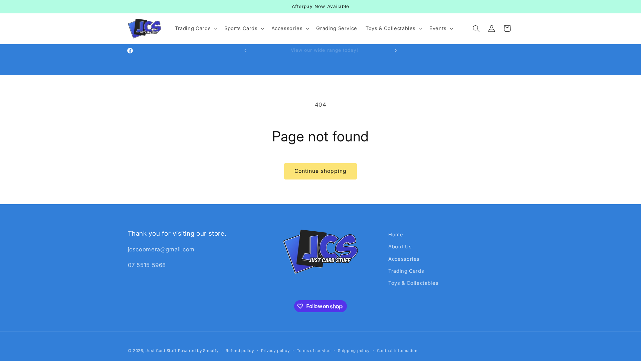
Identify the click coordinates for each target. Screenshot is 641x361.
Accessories (404, 259)
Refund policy (240, 350)
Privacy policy (275, 350)
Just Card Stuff (161, 350)
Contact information (397, 350)
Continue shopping (320, 171)
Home (395, 235)
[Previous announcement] (245, 50)
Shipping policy (354, 350)
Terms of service (314, 350)
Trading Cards (406, 271)
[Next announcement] (395, 50)
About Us (400, 247)
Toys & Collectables (413, 283)
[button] (195, 28)
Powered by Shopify (198, 350)
